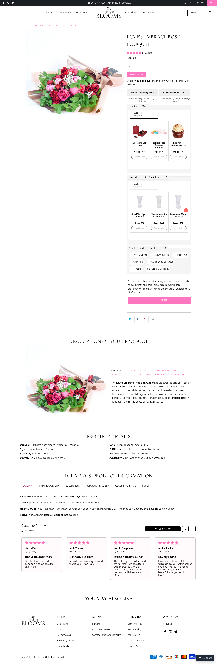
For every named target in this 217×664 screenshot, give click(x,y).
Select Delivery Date (142, 92)
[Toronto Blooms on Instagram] (8, 3)
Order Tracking (64, 646)
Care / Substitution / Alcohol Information (161, 375)
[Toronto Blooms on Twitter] (13, 3)
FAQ (59, 629)
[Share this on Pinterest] (145, 319)
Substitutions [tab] (73, 485)
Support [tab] (146, 485)
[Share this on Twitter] (130, 319)
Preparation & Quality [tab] (97, 485)
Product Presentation (169, 370)
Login (202, 3)
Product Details (120, 375)
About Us (167, 624)
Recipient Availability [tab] (49, 485)
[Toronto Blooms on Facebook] (3, 3)
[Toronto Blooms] (109, 13)
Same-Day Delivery (66, 640)
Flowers (96, 624)
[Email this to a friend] (153, 319)
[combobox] (200, 13)
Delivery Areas (64, 635)
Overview (116, 370)
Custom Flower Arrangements (106, 635)
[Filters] (185, 529)
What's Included (139, 370)
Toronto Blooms (36, 657)
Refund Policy (134, 629)
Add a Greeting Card (174, 92)
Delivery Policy (135, 624)
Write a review (163, 528)
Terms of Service (136, 640)
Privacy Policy (134, 646)
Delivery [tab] (27, 485)
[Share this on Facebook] (137, 319)
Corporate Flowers (101, 629)
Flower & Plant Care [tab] (125, 485)
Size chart (136, 74)
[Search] (210, 13)
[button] (51, 13)
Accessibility (134, 635)
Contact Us (62, 624)
